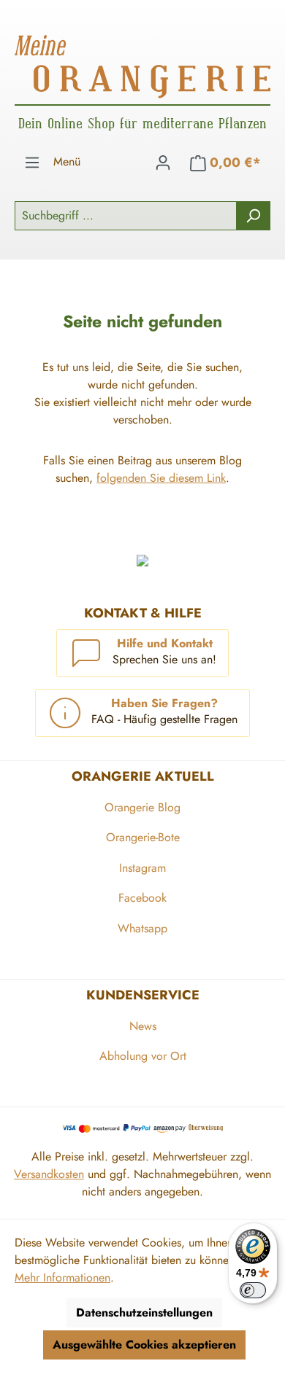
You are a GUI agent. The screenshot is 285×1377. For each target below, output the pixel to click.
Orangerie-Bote (143, 837)
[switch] (253, 1290)
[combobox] (126, 215)
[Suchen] (253, 215)
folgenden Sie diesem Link (161, 477)
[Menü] (32, 162)
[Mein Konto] (162, 162)
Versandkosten (49, 1174)
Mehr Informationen (62, 1277)
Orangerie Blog (142, 807)
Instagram (142, 867)
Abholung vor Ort (142, 1056)
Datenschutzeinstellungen (144, 1312)
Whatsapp (142, 928)
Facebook (142, 897)
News (142, 1026)
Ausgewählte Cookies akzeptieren (144, 1344)
